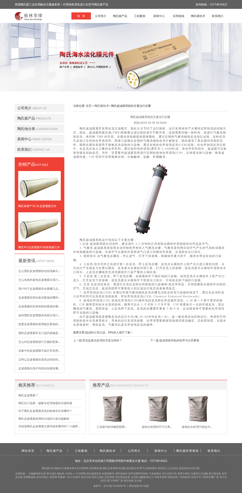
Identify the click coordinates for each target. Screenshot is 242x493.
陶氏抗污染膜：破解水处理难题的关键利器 (45, 403)
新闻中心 (159, 16)
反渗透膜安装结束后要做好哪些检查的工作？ (46, 297)
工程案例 (139, 16)
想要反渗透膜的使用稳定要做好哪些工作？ (45, 324)
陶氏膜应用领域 (187, 451)
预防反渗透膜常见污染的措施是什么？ (42, 333)
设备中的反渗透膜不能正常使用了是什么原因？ (48, 351)
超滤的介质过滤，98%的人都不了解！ (109, 332)
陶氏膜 (45, 468)
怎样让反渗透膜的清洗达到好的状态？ (42, 359)
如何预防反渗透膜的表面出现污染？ (41, 315)
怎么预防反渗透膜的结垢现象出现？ (41, 271)
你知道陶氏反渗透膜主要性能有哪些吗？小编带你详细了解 (50, 426)
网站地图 (134, 486)
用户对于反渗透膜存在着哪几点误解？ (42, 289)
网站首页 (28, 451)
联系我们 (217, 16)
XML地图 (144, 486)
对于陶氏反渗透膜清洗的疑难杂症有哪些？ (45, 411)
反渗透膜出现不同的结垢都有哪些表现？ (43, 368)
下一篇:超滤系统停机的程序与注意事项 (174, 340)
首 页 (81, 16)
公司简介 (100, 16)
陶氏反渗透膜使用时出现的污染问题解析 (43, 419)
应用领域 (178, 16)
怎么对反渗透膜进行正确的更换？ (39, 342)
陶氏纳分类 (26, 128)
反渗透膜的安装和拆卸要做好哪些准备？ (43, 306)
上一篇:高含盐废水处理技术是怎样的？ (97, 340)
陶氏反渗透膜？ (28, 395)
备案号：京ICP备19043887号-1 (111, 486)
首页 (89, 106)
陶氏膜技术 (198, 16)
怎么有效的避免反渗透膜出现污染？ (41, 280)
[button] (118, 88)
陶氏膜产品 (120, 16)
